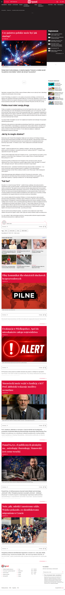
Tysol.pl (62, 587)
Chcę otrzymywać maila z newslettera (53, 575)
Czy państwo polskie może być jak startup (18, 10)
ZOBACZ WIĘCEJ (24, 230)
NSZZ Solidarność (13, 1)
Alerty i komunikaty (40, 5)
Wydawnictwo (20, 570)
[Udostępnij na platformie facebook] (43, 226)
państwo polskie (12, 230)
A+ (6, 1)
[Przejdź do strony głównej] (31, 2)
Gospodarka (15, 4)
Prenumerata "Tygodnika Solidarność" (9, 570)
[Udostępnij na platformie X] (45, 226)
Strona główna (4, 10)
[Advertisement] (32, 21)
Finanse (21, 4)
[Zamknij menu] (1, 2)
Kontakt (19, 574)
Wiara (36, 4)
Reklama (19, 576)
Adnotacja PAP (5, 576)
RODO (10, 587)
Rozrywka (50, 4)
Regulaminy (14, 587)
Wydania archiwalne (6, 574)
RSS (18, 587)
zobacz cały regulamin (54, 583)
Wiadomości (4, 4)
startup (18, 230)
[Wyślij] (62, 572)
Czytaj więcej (59, 53)
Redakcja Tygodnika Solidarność (8, 569)
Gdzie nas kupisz (5, 572)
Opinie (55, 4)
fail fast (6, 230)
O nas (19, 569)
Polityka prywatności (5, 587)
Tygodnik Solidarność (26, 5)
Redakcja (19, 572)
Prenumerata (60, 4)
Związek (9, 4)
